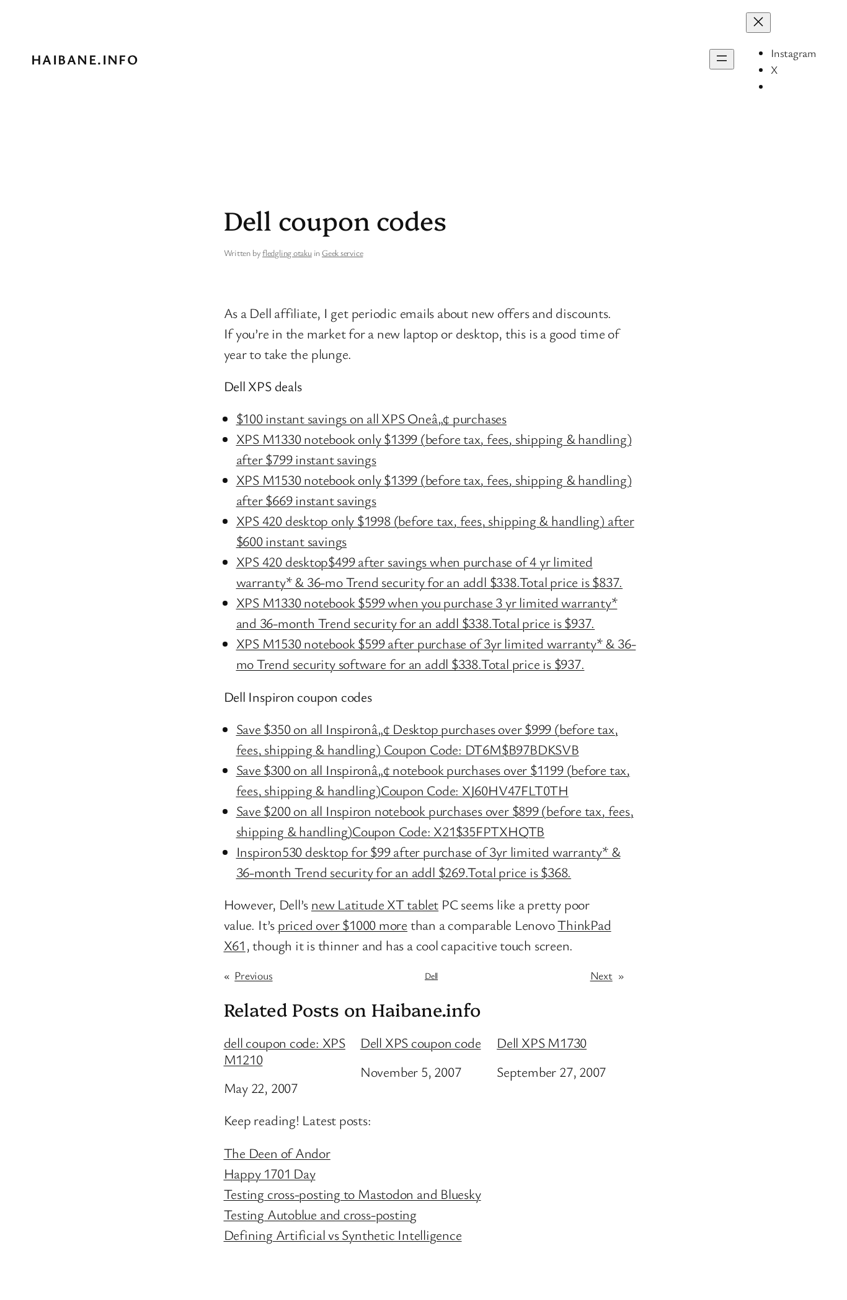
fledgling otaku (287, 253)
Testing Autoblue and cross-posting (320, 1214)
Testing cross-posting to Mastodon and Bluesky (352, 1194)
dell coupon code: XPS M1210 (284, 1051)
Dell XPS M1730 (542, 1043)
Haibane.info (84, 59)
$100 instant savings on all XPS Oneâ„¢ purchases (371, 418)
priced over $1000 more (342, 925)
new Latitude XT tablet (374, 904)
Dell (431, 975)
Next (601, 975)
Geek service (342, 253)
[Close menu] (758, 22)
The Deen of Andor (277, 1153)
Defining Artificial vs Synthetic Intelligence (343, 1235)
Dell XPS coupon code (420, 1043)
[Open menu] (721, 59)
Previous (253, 975)
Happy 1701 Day (270, 1173)
